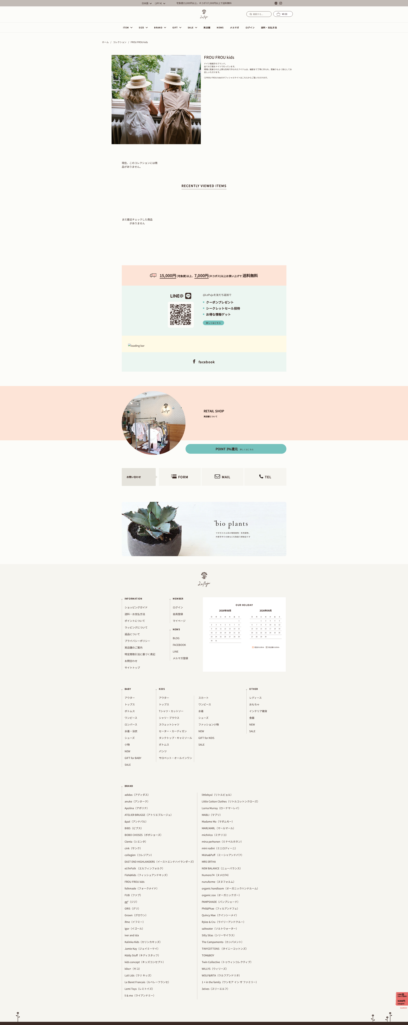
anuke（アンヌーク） (137, 801)
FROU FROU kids (134, 882)
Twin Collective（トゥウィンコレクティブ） (227, 962)
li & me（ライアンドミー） (140, 995)
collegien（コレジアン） (139, 855)
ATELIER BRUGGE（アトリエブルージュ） (149, 815)
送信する (250, 14)
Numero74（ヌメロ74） (216, 875)
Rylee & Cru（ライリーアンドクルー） (224, 922)
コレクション (119, 42)
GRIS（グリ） (133, 908)
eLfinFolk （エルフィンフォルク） (145, 868)
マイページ (179, 621)
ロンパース (131, 724)
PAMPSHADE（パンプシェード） (221, 902)
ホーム (105, 42)
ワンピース (131, 718)
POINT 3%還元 (235, 449)
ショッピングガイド (136, 607)
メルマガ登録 (180, 658)
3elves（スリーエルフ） (216, 989)
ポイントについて (135, 621)
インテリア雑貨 (258, 711)
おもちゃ (254, 704)
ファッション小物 (208, 724)
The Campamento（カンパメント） (223, 942)
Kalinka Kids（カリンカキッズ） (143, 942)
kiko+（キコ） (133, 969)
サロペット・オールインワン (175, 758)
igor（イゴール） (135, 928)
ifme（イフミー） (135, 922)
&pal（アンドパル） (136, 821)
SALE (128, 764)
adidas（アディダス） (137, 795)
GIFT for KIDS (206, 738)
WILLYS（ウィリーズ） (215, 969)
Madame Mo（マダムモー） (218, 821)
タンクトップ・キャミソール (175, 738)
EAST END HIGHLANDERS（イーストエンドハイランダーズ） (160, 861)
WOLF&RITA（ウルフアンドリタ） (221, 975)
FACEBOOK (179, 645)
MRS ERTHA (209, 861)
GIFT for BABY (133, 758)
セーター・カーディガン (173, 731)
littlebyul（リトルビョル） (217, 795)
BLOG (176, 638)
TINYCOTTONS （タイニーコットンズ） (225, 948)
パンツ (163, 751)
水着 (201, 711)
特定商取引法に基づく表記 (140, 654)
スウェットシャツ (169, 724)
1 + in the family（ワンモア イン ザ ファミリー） (230, 982)
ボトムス (130, 711)
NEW (127, 751)
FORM (183, 477)
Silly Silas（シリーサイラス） (219, 935)
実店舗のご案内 (133, 647)
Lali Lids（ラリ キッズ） (139, 975)
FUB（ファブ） (133, 895)
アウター (130, 698)
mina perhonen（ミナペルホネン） (222, 841)
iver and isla (132, 935)
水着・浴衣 (131, 731)
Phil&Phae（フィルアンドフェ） (221, 908)
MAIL (226, 477)
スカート (203, 698)
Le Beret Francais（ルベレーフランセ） (148, 982)
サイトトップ (132, 667)
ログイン (178, 607)
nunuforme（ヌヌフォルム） (219, 882)
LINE (175, 651)
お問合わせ (131, 661)
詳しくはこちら (213, 322)
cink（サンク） (133, 848)
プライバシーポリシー (137, 641)
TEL (268, 477)
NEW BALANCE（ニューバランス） (222, 868)
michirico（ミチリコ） (215, 835)
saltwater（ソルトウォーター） (220, 928)
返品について (132, 634)
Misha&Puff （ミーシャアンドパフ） (223, 855)
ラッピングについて (136, 627)
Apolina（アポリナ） (137, 808)
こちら (245, 77)
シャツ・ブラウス (169, 718)
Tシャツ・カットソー (171, 711)
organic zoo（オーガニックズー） (221, 895)
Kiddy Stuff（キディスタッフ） (142, 955)
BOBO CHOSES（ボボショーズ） (144, 835)
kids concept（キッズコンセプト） (145, 962)
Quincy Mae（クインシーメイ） (220, 915)
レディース (255, 698)
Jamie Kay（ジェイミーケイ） (142, 948)
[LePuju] (204, 14)
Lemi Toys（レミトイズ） (139, 989)
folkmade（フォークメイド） (142, 888)
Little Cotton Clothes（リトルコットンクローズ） (231, 801)
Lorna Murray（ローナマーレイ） (221, 808)
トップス (130, 704)
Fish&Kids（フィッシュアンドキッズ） (147, 875)
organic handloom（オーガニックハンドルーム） (230, 888)
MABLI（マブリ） (212, 815)
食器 (251, 718)
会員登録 (178, 614)
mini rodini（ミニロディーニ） (219, 848)
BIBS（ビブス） (134, 828)
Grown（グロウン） (136, 915)
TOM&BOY (208, 955)
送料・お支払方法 (135, 614)
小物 (127, 744)
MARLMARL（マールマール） (219, 828)
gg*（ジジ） (132, 902)
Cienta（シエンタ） (136, 841)
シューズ (130, 738)
